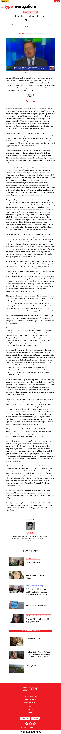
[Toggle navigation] (2, 6)
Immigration (38, 615)
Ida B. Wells (30, 709)
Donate (57, 1)
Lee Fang (21, 33)
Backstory (29, 572)
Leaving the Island (33, 665)
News (27, 585)
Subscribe (5, 1)
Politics (35, 12)
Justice (44, 615)
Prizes (30, 713)
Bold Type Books (30, 699)
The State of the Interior (36, 605)
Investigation (27, 12)
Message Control (33, 562)
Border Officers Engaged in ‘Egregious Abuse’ (38, 620)
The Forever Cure (33, 638)
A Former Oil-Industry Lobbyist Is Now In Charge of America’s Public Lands (38, 592)
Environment (33, 585)
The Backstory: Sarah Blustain (35, 576)
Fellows (30, 706)
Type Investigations (30, 703)
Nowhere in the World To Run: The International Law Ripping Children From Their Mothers (38, 654)
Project (28, 602)
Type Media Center (30, 696)
